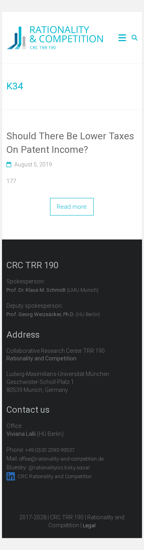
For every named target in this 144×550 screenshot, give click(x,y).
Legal (89, 525)
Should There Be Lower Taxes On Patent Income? (70, 143)
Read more (72, 206)
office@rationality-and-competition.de (61, 459)
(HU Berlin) (53, 314)
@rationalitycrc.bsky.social (59, 468)
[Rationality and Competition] (55, 30)
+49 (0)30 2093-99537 (49, 450)
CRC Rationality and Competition (55, 476)
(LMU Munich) (52, 290)
